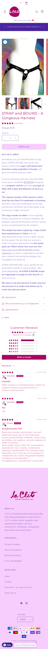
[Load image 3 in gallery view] (36, 103)
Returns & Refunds (13, 555)
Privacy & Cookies (12, 544)
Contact (8, 582)
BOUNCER (28, 182)
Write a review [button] (24, 357)
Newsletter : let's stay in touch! (18, 587)
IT (21, 3)
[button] (5, 11)
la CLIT (19, 641)
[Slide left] (2, 104)
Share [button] (6, 317)
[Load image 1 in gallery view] (11, 103)
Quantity (5, 133)
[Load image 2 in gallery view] (24, 103)
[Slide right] (45, 104)
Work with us (10, 593)
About (7, 576)
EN (26, 3)
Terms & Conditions (13, 550)
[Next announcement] (43, 27)
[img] (7, 372)
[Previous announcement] (4, 27)
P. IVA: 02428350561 (13, 561)
